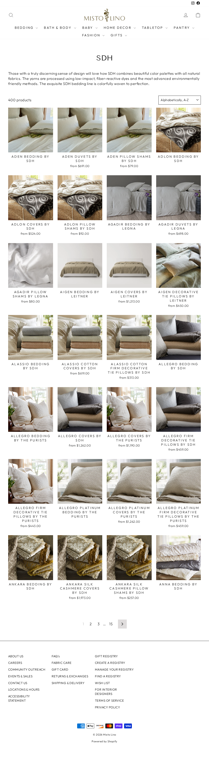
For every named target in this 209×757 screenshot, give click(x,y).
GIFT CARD (60, 669)
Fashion (92, 35)
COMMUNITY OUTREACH (26, 669)
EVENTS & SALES (20, 676)
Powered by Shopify (104, 741)
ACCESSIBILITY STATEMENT (19, 698)
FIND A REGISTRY (108, 676)
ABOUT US (15, 656)
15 (111, 624)
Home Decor (118, 28)
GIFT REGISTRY (106, 656)
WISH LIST (102, 683)
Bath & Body (58, 28)
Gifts (117, 35)
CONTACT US (17, 683)
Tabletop (153, 28)
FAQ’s (56, 656)
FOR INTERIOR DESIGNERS (106, 692)
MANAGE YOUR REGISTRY (114, 669)
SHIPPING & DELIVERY (68, 683)
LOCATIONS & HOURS (24, 689)
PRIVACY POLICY (107, 707)
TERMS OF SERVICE (109, 700)
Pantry (182, 28)
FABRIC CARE (62, 663)
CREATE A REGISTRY (110, 663)
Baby (88, 28)
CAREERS (15, 663)
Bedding (25, 28)
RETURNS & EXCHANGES (70, 676)
